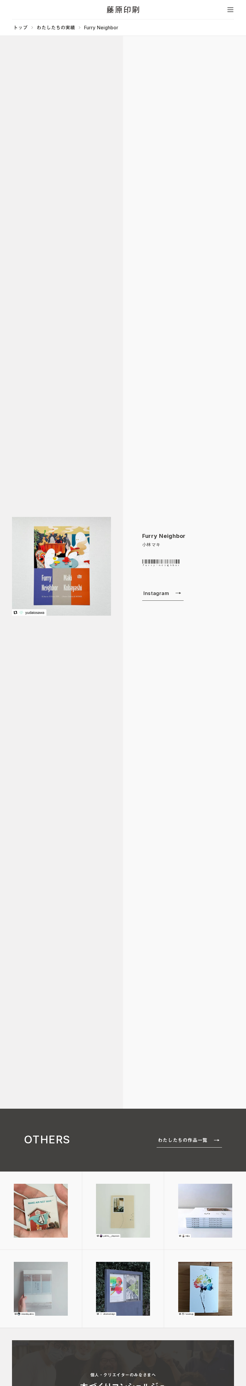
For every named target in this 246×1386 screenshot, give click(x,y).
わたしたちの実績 (56, 28)
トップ (20, 28)
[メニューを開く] (230, 10)
